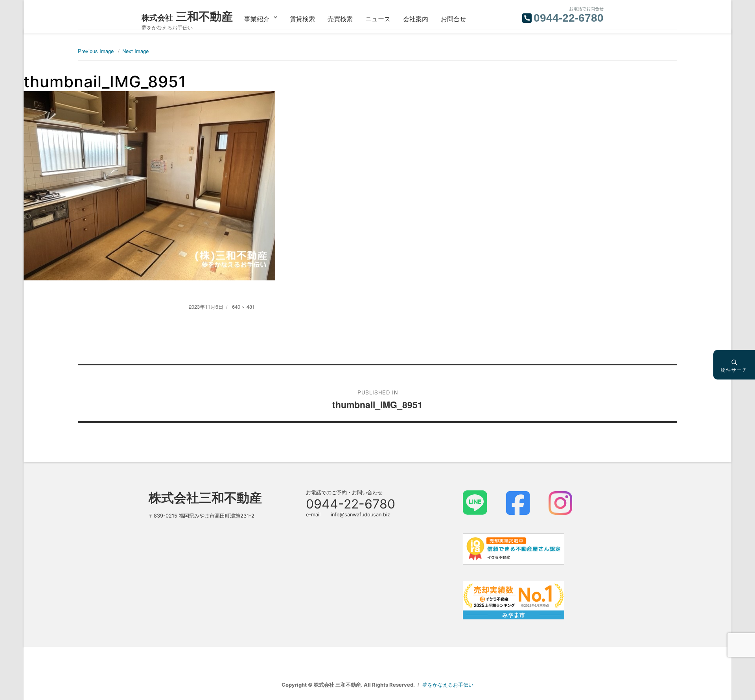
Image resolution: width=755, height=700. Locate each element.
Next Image (135, 51)
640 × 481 (243, 306)
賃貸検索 (302, 18)
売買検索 (340, 18)
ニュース (377, 18)
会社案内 (415, 18)
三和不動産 (187, 16)
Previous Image (96, 51)
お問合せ (453, 18)
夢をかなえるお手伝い (447, 685)
